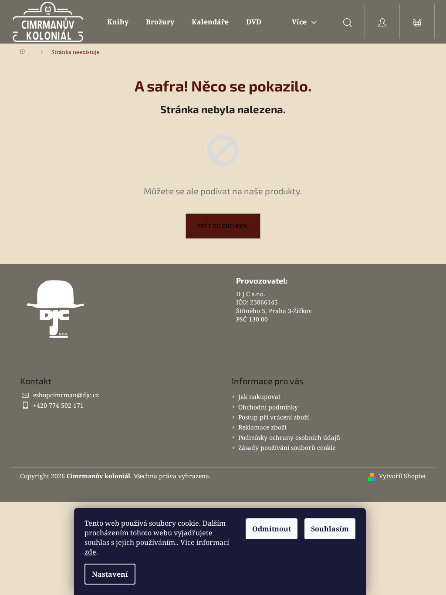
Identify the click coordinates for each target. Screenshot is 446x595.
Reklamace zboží (262, 427)
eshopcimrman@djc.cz (66, 395)
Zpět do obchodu (223, 226)
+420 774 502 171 (58, 405)
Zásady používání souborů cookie (286, 447)
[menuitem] (117, 21)
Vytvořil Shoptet (402, 476)
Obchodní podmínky (268, 407)
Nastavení (110, 574)
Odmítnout (271, 529)
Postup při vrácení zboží (273, 417)
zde (90, 552)
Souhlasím (330, 529)
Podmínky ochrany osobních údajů (289, 437)
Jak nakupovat (259, 396)
